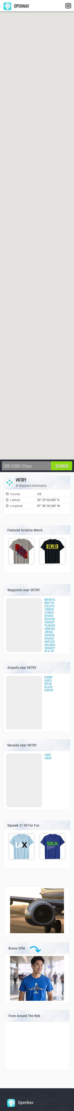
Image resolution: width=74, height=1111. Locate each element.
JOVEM (49, 635)
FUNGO (50, 625)
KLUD (48, 687)
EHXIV (49, 615)
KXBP (48, 677)
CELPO (49, 606)
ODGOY (50, 648)
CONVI (49, 612)
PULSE (49, 651)
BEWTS (50, 599)
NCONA (50, 644)
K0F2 (48, 680)
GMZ (48, 754)
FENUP (50, 622)
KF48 (48, 683)
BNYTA (49, 603)
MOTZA (50, 641)
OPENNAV (21, 6)
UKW (48, 758)
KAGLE (49, 638)
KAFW (49, 690)
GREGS (50, 628)
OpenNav (25, 1102)
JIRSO (49, 632)
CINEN (49, 609)
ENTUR (50, 619)
